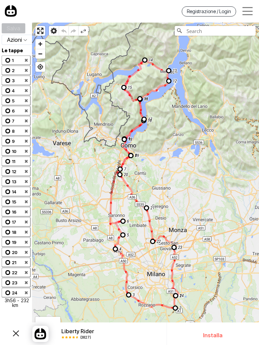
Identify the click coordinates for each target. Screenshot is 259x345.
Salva (13, 28)
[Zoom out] (40, 54)
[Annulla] (63, 31)
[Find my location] (40, 67)
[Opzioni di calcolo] (54, 31)
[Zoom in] (40, 44)
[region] (145, 184)
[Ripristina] (73, 31)
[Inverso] (83, 31)
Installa (213, 335)
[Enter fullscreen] (40, 31)
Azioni (14, 39)
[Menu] (247, 11)
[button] (16, 60)
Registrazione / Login (209, 11)
